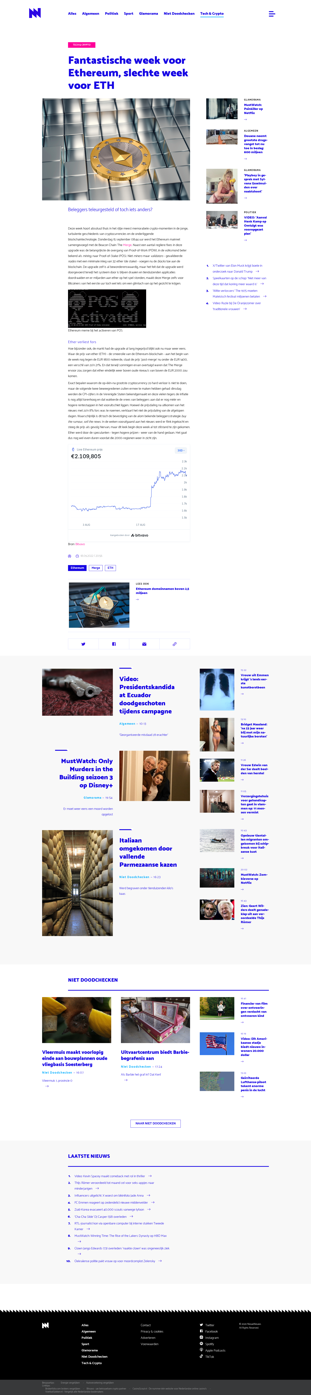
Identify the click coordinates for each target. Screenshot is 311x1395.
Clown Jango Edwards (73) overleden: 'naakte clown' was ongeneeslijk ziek (122, 1248)
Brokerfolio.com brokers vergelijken (62, 1389)
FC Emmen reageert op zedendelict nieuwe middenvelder (111, 1202)
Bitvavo (80, 544)
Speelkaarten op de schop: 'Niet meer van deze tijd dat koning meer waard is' (239, 281)
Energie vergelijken (70, 1383)
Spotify (209, 1344)
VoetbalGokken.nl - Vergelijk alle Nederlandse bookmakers (74, 1392)
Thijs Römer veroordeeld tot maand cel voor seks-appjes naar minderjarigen (114, 1185)
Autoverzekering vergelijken (100, 1383)
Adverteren (148, 1338)
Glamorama (148, 14)
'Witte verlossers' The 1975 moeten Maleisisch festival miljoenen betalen (236, 293)
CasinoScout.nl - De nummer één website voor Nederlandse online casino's (170, 1389)
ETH (110, 567)
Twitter (209, 1325)
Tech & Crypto (212, 14)
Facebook (211, 1331)
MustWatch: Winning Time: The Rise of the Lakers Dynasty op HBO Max (121, 1236)
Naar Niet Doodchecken (156, 1123)
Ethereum (77, 567)
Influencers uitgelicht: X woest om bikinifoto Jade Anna (109, 1195)
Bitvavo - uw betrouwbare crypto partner (106, 1389)
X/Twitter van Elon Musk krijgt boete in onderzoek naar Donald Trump (237, 268)
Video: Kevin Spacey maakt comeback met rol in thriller (110, 1176)
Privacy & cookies (152, 1331)
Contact (146, 1325)
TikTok (209, 1357)
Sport (128, 14)
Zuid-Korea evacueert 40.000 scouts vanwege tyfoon (109, 1209)
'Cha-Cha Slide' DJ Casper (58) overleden (101, 1216)
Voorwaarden (149, 1344)
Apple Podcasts (215, 1350)
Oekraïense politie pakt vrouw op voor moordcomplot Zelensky (115, 1261)
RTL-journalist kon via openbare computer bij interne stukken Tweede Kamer (119, 1226)
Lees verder (129, 605)
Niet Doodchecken (179, 14)
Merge (127, 245)
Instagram (212, 1338)
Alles (72, 14)
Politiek (111, 14)
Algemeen (90, 14)
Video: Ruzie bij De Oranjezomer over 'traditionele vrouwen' (237, 306)
